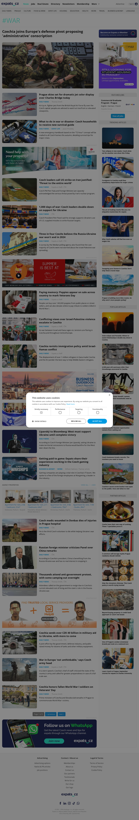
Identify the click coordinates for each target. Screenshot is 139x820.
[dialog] (69, 410)
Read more (70, 404)
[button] (39, 421)
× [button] (109, 395)
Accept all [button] (97, 421)
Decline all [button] (76, 421)
